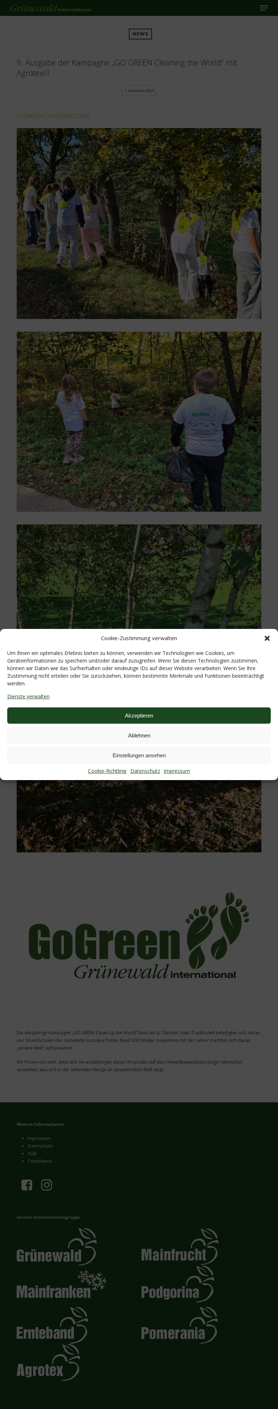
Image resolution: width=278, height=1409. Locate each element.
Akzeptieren (139, 715)
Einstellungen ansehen (139, 755)
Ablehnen (139, 735)
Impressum (177, 770)
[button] (267, 638)
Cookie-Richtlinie (107, 770)
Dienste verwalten (28, 696)
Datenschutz (145, 770)
